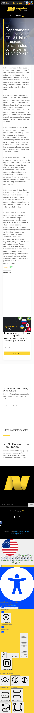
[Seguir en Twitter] (19, 652)
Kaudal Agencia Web (17, 669)
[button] (1, 701)
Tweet (5, 267)
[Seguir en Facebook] (14, 652)
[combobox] (17, 687)
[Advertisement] (17, 300)
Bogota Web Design (21, 667)
